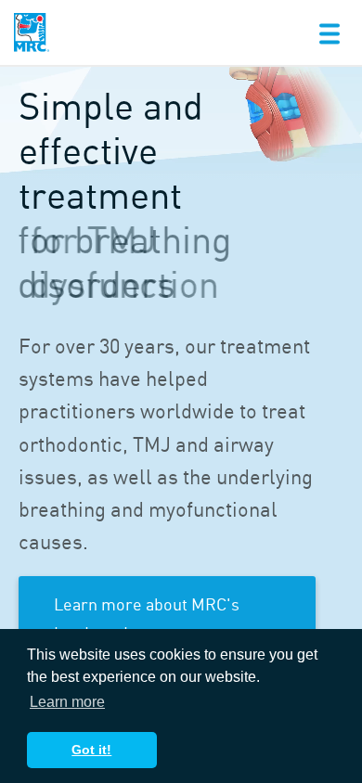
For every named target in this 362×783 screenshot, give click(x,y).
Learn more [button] (67, 702)
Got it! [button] (91, 749)
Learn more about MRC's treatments (146, 617)
